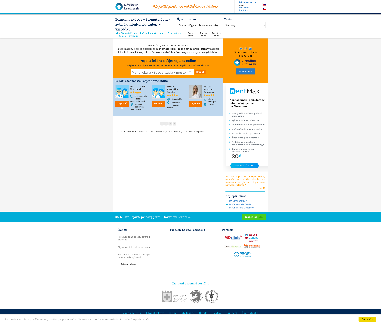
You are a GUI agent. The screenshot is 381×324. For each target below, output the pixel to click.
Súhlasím (367, 319)
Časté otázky (250, 313)
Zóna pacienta (132, 313)
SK (264, 4)
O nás (173, 313)
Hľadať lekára (155, 313)
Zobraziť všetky (128, 263)
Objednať (122, 103)
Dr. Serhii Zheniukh (138, 88)
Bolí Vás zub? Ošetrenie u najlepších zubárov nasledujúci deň (135, 256)
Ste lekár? (188, 313)
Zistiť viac (251, 216)
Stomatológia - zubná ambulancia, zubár (197, 25)
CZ (264, 9)
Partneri (231, 313)
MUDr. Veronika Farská (172, 89)
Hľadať (200, 72)
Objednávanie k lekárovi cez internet (135, 247)
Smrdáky (230, 25)
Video (217, 313)
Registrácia (243, 10)
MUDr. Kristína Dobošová (209, 89)
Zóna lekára (244, 7)
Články (203, 313)
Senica (122, 35)
